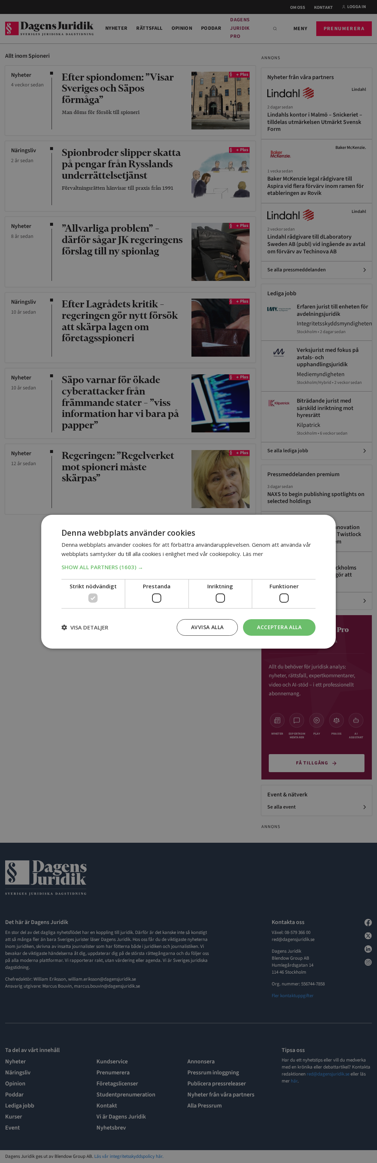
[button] (188, 567)
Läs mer (253, 553)
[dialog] (188, 581)
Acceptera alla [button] (279, 627)
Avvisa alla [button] (207, 627)
